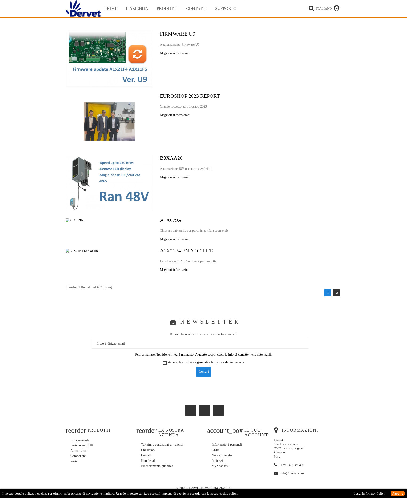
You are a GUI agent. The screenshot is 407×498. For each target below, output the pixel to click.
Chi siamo (148, 450)
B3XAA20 (171, 158)
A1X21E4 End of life (186, 251)
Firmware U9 (177, 34)
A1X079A (171, 220)
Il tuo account (256, 432)
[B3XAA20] (109, 183)
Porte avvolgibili (81, 445)
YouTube (190, 410)
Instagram (204, 410)
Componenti (78, 456)
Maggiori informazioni (175, 53)
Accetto (397, 493)
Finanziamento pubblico (157, 466)
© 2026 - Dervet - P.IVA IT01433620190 (203, 488)
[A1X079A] (74, 220)
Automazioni (79, 451)
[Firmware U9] (109, 59)
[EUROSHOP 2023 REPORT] (109, 121)
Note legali (148, 460)
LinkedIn (218, 410)
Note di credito (222, 455)
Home (111, 8)
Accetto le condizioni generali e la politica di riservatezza (206, 362)
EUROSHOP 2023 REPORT (190, 96)
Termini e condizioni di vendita (162, 444)
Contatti (196, 8)
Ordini (216, 450)
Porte (73, 461)
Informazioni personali (227, 444)
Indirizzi (217, 460)
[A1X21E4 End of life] (82, 250)
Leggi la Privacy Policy (369, 493)
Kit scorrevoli (79, 440)
